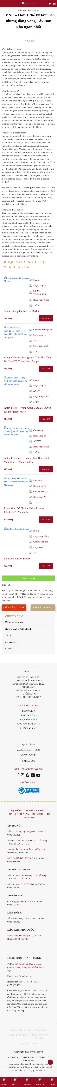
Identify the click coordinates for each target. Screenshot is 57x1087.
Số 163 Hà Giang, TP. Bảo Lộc (21, 918)
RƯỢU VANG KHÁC (28, 728)
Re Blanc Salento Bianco (17, 558)
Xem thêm (28, 578)
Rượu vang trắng (41, 536)
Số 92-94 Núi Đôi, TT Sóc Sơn (21, 858)
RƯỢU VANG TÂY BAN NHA (28, 724)
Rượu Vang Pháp (37, 1030)
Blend (36, 531)
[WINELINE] (28, 3)
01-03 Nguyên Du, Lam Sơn (20, 901)
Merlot (36, 280)
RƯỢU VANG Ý (28, 711)
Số (26, 875)
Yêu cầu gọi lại (43, 607)
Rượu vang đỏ (39, 285)
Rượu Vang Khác (28, 1043)
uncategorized (11, 642)
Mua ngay (46, 318)
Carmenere (38, 430)
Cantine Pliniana (40, 491)
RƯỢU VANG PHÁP (29, 715)
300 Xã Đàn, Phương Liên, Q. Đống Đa (25, 849)
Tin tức (8, 635)
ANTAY (37, 340)
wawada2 (9, 648)
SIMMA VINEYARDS (39, 293)
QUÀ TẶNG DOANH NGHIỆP (28, 750)
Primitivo (37, 480)
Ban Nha (39, 1038)
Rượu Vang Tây (39, 1035)
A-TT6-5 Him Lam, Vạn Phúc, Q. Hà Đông (27, 840)
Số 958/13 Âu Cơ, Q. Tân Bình (21, 884)
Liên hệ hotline (14, 607)
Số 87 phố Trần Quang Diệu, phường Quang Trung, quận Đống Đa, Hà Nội (26, 967)
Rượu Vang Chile (41, 300)
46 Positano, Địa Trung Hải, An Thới (24, 935)
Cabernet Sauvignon (42, 329)
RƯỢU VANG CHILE (28, 719)
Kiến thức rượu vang (28, 11)
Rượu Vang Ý (39, 497)
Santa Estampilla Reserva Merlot (21, 311)
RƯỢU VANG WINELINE (18, 629)
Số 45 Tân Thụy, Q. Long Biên (21, 831)
